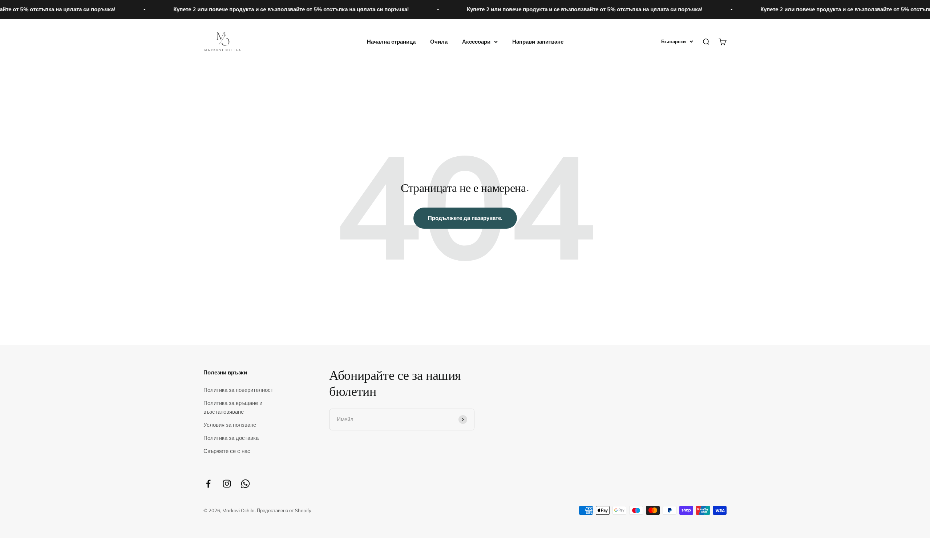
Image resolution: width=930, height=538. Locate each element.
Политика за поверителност (238, 389)
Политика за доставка (231, 437)
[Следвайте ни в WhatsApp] (245, 484)
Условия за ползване (229, 424)
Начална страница (391, 41)
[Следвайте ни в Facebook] (208, 484)
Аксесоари (476, 41)
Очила (439, 41)
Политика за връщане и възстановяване (232, 407)
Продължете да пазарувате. (465, 217)
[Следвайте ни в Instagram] (227, 484)
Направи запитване (537, 41)
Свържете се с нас (226, 450)
